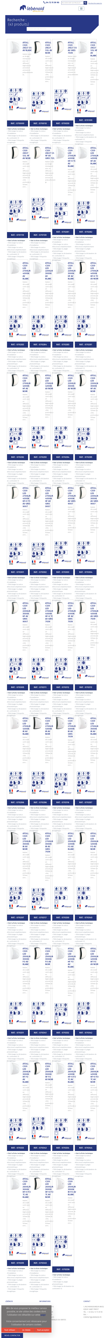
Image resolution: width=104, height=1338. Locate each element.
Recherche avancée (95, 3)
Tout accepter (43, 1330)
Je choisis (26, 1330)
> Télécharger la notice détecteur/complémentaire (84, 134)
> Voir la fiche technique (16, 129)
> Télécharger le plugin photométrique (60, 250)
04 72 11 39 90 (52, 2)
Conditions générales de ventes (52, 1320)
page (43, 1315)
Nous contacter (12, 1335)
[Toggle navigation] (81, 9)
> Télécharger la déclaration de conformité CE (16, 137)
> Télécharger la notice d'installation (15, 132)
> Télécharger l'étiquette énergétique (15, 142)
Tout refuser (9, 1330)
